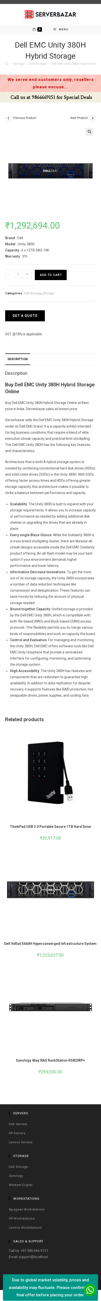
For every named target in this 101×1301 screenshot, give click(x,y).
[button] (89, 132)
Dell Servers (18, 1124)
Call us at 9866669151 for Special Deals (50, 97)
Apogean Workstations (27, 1209)
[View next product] (92, 118)
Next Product (79, 118)
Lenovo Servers (21, 1142)
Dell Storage (32, 293)
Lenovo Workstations (25, 1227)
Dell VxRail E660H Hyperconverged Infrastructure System (50, 944)
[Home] (6, 63)
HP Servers (17, 1133)
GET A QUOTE (25, 316)
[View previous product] (8, 118)
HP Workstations (22, 1218)
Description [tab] (18, 359)
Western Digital (21, 1185)
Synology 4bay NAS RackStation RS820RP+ (50, 1060)
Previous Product (24, 118)
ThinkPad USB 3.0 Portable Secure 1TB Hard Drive (50, 827)
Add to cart (51, 275)
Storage (48, 293)
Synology (16, 1176)
